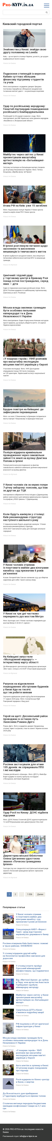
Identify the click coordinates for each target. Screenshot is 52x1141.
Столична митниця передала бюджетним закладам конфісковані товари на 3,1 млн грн (24, 1106)
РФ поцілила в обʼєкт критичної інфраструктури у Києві (32, 1025)
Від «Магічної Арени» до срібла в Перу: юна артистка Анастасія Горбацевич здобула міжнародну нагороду (32, 984)
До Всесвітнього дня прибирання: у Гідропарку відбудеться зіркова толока (24, 1094)
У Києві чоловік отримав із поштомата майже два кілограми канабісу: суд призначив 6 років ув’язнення (31, 918)
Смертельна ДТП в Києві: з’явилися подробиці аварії (30, 1011)
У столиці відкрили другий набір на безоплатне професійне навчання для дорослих (24, 956)
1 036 (29, 894)
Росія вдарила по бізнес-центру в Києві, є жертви (32, 1080)
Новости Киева (9, 63)
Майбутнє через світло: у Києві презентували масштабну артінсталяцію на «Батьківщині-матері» (32, 999)
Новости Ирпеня (10, 265)
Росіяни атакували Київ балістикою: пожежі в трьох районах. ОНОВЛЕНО (25, 944)
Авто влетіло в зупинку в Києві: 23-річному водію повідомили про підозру (32, 1068)
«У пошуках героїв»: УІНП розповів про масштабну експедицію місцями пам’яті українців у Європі (30, 1054)
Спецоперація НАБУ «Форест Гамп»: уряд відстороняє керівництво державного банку (32, 932)
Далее (40, 894)
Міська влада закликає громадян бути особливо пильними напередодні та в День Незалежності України (25, 1040)
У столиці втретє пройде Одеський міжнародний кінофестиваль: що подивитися (32, 968)
